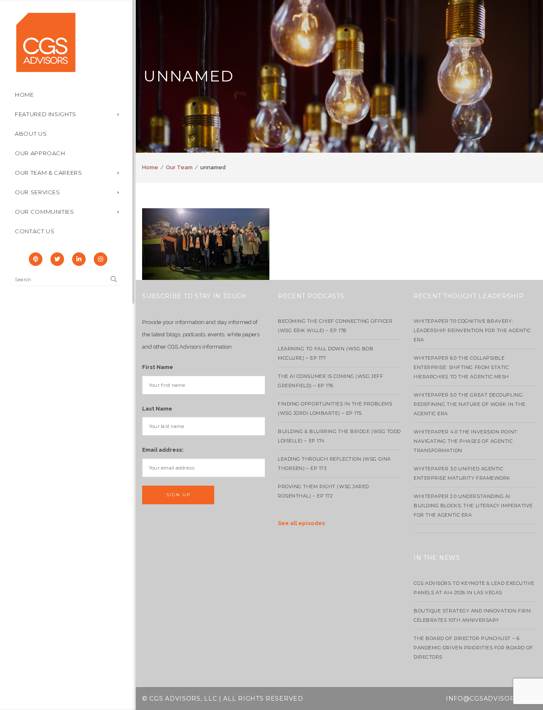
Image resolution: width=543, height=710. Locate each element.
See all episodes (301, 523)
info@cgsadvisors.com (491, 698)
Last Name (157, 408)
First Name (157, 367)
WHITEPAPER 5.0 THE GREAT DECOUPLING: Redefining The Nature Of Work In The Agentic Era (470, 404)
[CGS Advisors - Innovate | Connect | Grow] (46, 42)
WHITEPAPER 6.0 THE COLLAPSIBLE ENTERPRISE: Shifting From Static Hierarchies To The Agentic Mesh (461, 367)
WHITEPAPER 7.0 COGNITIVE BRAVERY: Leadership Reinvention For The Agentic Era (472, 330)
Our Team (179, 167)
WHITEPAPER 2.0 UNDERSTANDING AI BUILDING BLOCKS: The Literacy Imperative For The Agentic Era (473, 505)
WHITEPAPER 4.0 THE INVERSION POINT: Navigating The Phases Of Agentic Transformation (466, 441)
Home (150, 167)
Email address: (163, 450)
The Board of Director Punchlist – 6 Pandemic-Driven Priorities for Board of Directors (473, 647)
